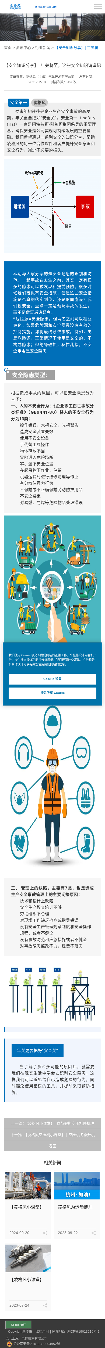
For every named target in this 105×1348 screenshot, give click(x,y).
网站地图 (58, 1331)
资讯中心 (23, 47)
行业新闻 (42, 47)
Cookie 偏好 (18, 1324)
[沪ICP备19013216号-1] (6, 1331)
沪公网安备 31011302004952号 (36, 1344)
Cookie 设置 (52, 679)
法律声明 (42, 1331)
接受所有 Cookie (52, 693)
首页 (8, 47)
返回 (52, 1146)
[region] (53, 673)
